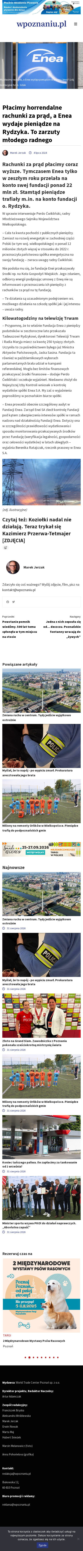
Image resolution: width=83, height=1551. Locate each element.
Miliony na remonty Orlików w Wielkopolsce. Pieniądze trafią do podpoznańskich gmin (40, 1104)
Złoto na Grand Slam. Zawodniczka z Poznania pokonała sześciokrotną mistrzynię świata (34, 1043)
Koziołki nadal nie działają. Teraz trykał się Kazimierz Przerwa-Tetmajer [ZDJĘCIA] (36, 530)
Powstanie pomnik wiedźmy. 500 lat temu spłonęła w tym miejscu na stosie (19, 627)
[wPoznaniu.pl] (41, 24)
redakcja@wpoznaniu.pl (16, 1473)
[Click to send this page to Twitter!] (13, 602)
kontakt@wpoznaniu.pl (19, 590)
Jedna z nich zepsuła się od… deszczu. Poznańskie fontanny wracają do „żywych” (62, 627)
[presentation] (5, 1308)
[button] (25, 1357)
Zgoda (42, 1545)
